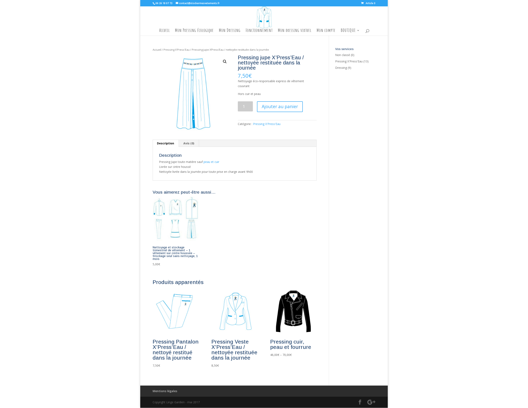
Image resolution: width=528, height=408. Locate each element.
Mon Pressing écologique (194, 31)
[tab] (165, 143)
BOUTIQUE (348, 31)
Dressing (341, 68)
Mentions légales (165, 391)
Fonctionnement (259, 31)
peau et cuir (211, 162)
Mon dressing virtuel (294, 31)
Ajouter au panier (280, 106)
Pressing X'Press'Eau (177, 49)
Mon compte (326, 31)
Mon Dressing (229, 31)
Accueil (164, 31)
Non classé (342, 55)
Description (165, 143)
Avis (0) (188, 143)
